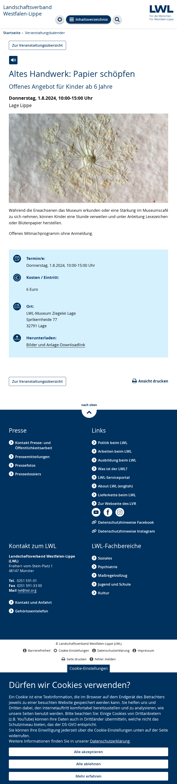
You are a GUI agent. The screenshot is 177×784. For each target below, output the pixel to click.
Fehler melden (105, 659)
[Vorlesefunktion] (13, 60)
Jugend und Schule (114, 584)
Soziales (105, 558)
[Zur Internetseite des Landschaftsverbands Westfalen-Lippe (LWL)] (160, 12)
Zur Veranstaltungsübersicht (37, 45)
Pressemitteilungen (32, 456)
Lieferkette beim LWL (117, 494)
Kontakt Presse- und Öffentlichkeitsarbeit (33, 445)
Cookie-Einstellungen (89, 668)
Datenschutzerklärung (110, 741)
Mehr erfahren (88, 776)
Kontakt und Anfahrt (33, 602)
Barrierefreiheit (39, 650)
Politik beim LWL (112, 442)
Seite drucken (77, 659)
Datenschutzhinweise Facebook (126, 522)
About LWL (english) (115, 486)
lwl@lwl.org (27, 590)
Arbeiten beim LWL (115, 451)
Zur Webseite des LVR (117, 503)
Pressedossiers (28, 473)
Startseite (12, 32)
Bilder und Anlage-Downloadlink (55, 344)
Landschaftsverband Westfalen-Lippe (27, 10)
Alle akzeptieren (88, 751)
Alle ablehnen (88, 763)
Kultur (103, 592)
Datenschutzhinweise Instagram (126, 531)
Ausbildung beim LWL (117, 460)
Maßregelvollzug (112, 575)
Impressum (146, 650)
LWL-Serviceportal (114, 477)
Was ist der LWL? (112, 468)
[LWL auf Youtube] (96, 512)
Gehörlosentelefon (31, 611)
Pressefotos (25, 465)
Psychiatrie (107, 566)
